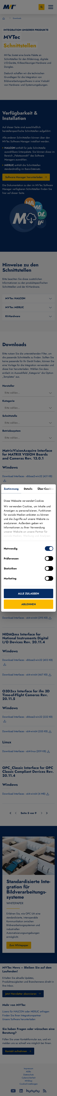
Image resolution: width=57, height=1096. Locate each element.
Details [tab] (28, 489)
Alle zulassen (28, 593)
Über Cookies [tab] (46, 489)
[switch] (49, 558)
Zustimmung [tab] (11, 489)
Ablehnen (28, 604)
